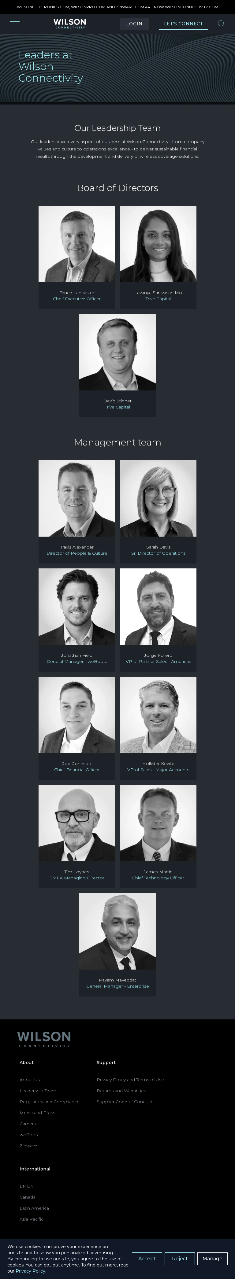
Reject (180, 1259)
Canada (27, 1197)
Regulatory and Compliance (50, 1101)
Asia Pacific (31, 1219)
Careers (28, 1123)
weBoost (29, 1134)
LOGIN (134, 24)
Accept (147, 1259)
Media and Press (37, 1112)
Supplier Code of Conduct (124, 1101)
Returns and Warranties (121, 1090)
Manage (212, 1259)
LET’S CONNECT (183, 24)
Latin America (34, 1208)
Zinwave (28, 1145)
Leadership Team (38, 1090)
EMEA (26, 1186)
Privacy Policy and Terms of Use (130, 1079)
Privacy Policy (30, 1271)
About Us (30, 1079)
